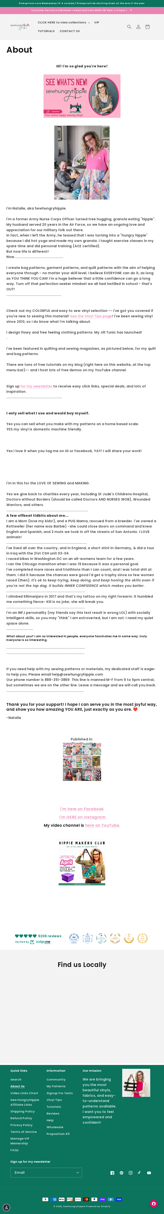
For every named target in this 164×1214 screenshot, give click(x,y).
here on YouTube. (102, 825)
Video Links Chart (24, 1093)
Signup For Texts (60, 1093)
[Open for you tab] (154, 1204)
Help (50, 1120)
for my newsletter (36, 386)
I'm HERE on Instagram (82, 817)
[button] (63, 22)
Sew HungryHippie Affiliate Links (24, 1102)
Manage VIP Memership (19, 1141)
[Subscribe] (77, 1173)
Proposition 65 (58, 1134)
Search (16, 1079)
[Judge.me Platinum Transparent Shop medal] (101, 938)
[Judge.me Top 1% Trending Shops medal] (142, 938)
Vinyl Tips (54, 1100)
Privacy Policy (21, 1125)
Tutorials (54, 1107)
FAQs (14, 1150)
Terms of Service (23, 1132)
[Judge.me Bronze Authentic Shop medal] (115, 938)
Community (56, 1079)
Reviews (53, 1113)
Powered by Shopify (98, 1206)
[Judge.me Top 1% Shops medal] (129, 938)
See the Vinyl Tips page (91, 316)
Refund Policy (21, 1118)
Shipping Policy (22, 1111)
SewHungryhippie (74, 1206)
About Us (17, 1086)
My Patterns (56, 1086)
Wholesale (55, 1127)
